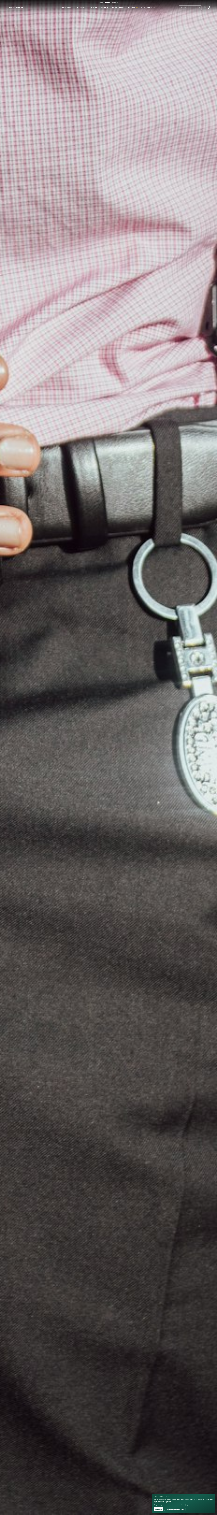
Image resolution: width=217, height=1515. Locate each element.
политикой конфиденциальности (186, 1505)
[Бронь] (204, 7)
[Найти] (199, 7)
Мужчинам (14, 8)
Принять (158, 1509)
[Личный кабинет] (209, 7)
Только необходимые (175, 1509)
